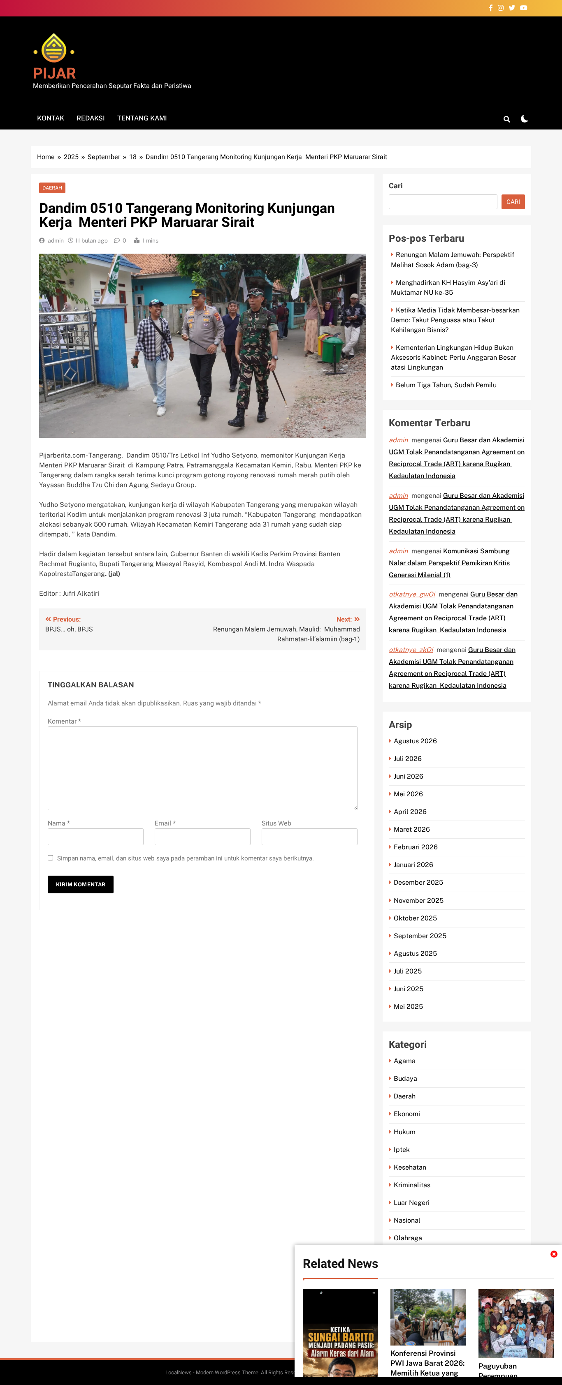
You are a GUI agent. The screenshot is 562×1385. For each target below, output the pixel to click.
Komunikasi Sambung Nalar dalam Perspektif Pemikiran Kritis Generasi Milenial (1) (449, 563)
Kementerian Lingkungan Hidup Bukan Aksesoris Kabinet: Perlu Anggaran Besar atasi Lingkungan (453, 357)
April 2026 (410, 812)
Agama (405, 1061)
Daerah (52, 188)
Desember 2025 (418, 882)
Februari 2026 (416, 847)
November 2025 (419, 900)
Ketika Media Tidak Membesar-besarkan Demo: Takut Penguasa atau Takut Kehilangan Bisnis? (455, 320)
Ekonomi (407, 1114)
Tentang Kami (142, 118)
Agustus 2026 (415, 741)
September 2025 (420, 936)
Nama (59, 823)
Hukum (405, 1132)
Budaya (405, 1078)
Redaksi (91, 118)
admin (56, 240)
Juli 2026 (408, 759)
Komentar (64, 721)
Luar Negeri (412, 1203)
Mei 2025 (408, 1006)
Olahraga (408, 1238)
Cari (396, 186)
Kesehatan (410, 1167)
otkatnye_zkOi (411, 650)
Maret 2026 (412, 829)
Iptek (402, 1150)
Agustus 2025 (415, 953)
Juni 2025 (408, 989)
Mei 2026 (408, 794)
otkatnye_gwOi (412, 594)
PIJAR (54, 73)
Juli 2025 (408, 971)
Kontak (50, 118)
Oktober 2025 (415, 918)
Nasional (407, 1220)
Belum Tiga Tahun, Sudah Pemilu (446, 385)
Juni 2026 (408, 776)
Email (165, 823)
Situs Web (276, 823)
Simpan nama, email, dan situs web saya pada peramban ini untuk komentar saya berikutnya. (185, 858)
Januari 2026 (413, 865)
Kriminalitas (412, 1185)
